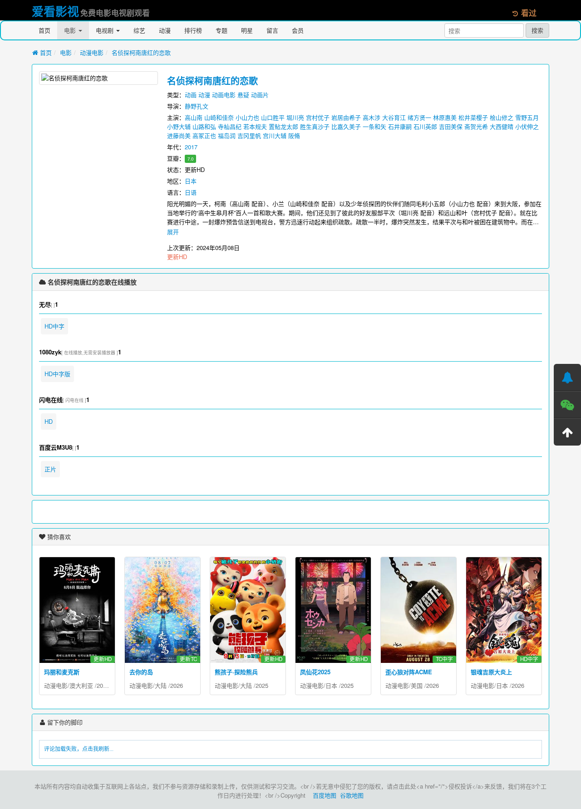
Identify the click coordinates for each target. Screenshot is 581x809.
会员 (298, 30)
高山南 (193, 117)
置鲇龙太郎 (283, 126)
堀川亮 (295, 117)
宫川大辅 (274, 135)
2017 (191, 146)
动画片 (260, 94)
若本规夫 (255, 126)
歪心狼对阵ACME (408, 671)
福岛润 (227, 135)
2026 (176, 685)
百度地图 (324, 795)
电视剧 (105, 30)
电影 (71, 30)
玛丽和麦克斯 (61, 671)
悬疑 (243, 94)
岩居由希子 (346, 117)
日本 (191, 181)
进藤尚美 (179, 135)
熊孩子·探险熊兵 (236, 671)
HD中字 (54, 326)
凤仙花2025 (315, 671)
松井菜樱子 (473, 117)
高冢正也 (204, 135)
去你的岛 (141, 671)
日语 (191, 192)
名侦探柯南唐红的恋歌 (141, 52)
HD (48, 421)
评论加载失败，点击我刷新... (78, 749)
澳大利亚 (81, 685)
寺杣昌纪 (229, 126)
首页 (44, 30)
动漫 (165, 30)
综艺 (139, 30)
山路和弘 (204, 126)
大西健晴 (501, 126)
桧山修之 (501, 117)
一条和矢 (374, 126)
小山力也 (247, 117)
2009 (103, 685)
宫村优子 (318, 117)
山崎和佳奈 (219, 117)
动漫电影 (91, 52)
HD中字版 (57, 373)
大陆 (161, 685)
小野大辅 (179, 126)
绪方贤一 (419, 117)
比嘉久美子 (346, 126)
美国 (417, 685)
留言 (272, 30)
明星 (247, 30)
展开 (173, 231)
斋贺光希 (476, 126)
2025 (262, 685)
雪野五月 (527, 117)
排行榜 (193, 30)
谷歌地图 (352, 795)
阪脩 (294, 135)
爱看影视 (55, 11)
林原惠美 (445, 117)
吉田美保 (451, 126)
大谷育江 (394, 117)
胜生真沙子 (315, 126)
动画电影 (224, 94)
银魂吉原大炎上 (491, 671)
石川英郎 (425, 126)
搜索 (537, 30)
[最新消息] (567, 377)
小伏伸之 (527, 126)
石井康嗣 (400, 126)
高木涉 (371, 117)
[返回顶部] (567, 432)
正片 (50, 469)
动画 (191, 94)
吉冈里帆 (249, 135)
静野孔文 (196, 106)
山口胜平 (273, 117)
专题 (221, 30)
